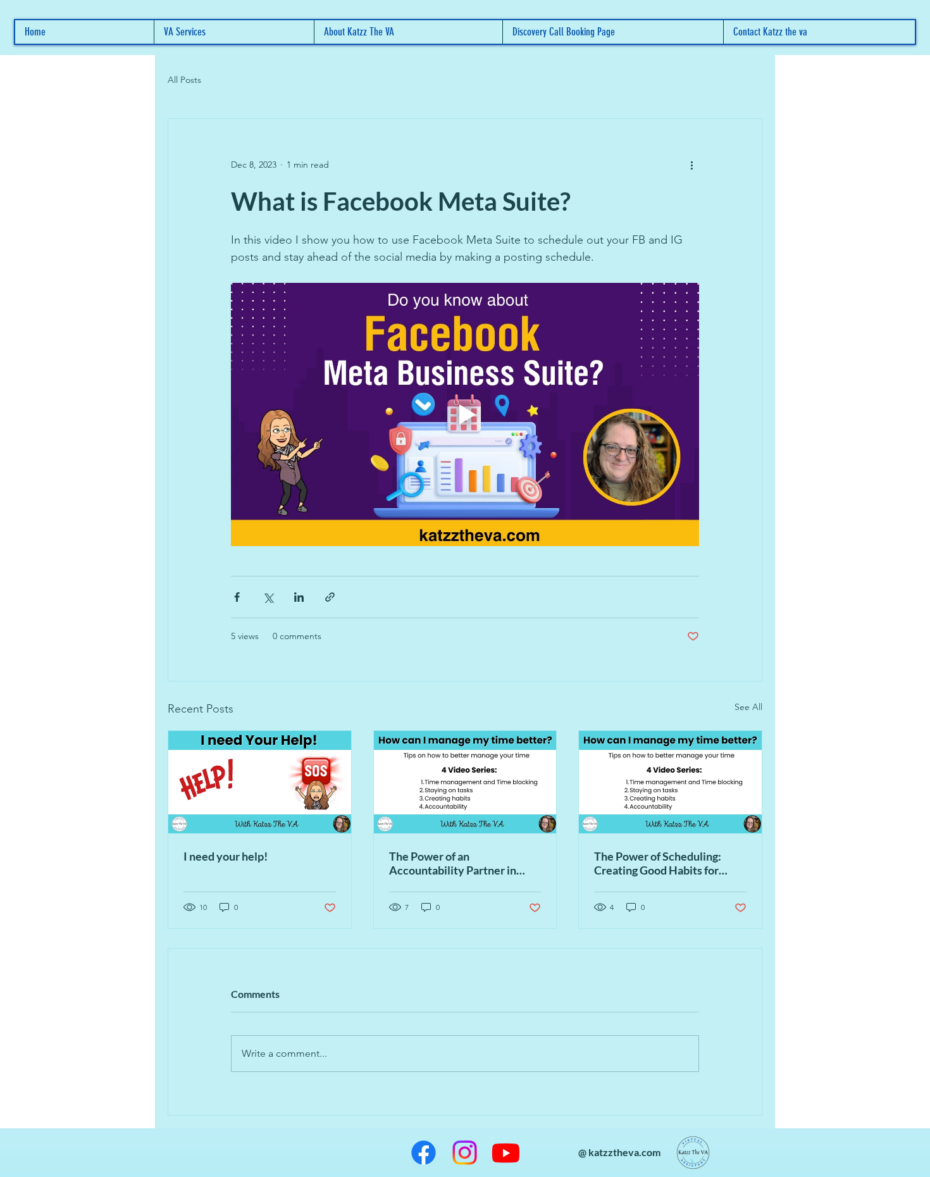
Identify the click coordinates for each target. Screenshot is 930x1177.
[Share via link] (330, 597)
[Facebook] (423, 1153)
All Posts (184, 79)
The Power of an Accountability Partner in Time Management (452, 863)
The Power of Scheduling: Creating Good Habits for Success (657, 863)
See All (748, 707)
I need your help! (225, 856)
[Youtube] (506, 1153)
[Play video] (465, 414)
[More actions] (691, 164)
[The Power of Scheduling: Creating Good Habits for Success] (670, 782)
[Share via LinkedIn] (299, 597)
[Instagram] (465, 1153)
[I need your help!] (259, 782)
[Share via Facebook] (237, 597)
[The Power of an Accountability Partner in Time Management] (465, 782)
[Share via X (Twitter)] (268, 597)
